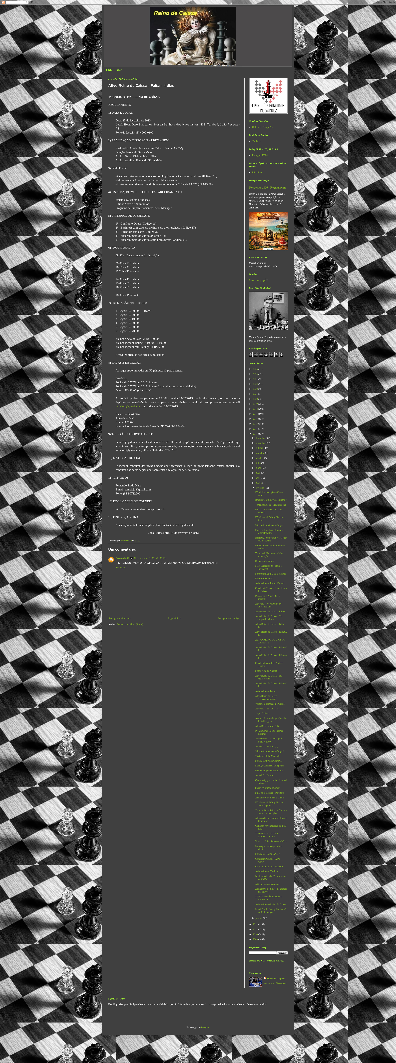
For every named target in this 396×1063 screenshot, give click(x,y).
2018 (255, 408)
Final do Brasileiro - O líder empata (268, 511)
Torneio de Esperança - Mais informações (269, 555)
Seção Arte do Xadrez (266, 670)
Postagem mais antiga (228, 618)
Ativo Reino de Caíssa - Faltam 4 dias (271, 657)
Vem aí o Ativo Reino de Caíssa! (271, 841)
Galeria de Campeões (262, 127)
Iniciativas (257, 172)
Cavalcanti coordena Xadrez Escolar (269, 664)
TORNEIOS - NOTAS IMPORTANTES (266, 835)
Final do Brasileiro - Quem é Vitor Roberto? (269, 531)
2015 (255, 423)
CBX (119, 70)
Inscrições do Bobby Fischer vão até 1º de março (271, 910)
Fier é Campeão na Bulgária (269, 770)
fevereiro (260, 487)
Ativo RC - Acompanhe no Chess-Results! (268, 605)
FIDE (109, 70)
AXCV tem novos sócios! (267, 883)
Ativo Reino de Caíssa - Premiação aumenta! (266, 697)
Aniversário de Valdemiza (267, 871)
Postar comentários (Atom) (130, 624)
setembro (260, 452)
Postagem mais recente (120, 618)
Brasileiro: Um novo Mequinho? (270, 499)
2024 (255, 378)
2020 (255, 398)
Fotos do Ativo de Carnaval (268, 760)
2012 (255, 924)
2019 (255, 403)
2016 (255, 418)
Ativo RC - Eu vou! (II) (266, 746)
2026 (255, 368)
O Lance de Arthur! (265, 560)
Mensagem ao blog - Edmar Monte (268, 847)
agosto (259, 457)
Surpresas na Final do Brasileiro (270, 573)
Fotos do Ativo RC (264, 578)
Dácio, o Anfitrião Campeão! (269, 765)
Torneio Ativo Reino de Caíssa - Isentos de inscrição (271, 811)
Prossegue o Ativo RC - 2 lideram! (267, 597)
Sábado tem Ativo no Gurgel (269, 525)
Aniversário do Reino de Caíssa (270, 904)
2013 (255, 433)
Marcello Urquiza (276, 978)
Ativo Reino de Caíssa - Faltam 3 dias (271, 649)
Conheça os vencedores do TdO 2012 (270, 827)
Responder (121, 567)
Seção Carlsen (262, 713)
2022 (255, 388)
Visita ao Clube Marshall (267, 755)
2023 (255, 383)
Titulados (256, 141)
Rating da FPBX (260, 155)
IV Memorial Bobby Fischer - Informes (269, 732)
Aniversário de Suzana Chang (269, 797)
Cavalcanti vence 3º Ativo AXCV (267, 860)
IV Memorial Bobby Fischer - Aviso (269, 519)
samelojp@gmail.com (128, 406)
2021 (255, 393)
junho (259, 467)
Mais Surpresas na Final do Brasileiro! (268, 567)
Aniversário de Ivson (265, 691)
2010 (255, 934)
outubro (260, 447)
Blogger (205, 1027)
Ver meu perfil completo (275, 983)
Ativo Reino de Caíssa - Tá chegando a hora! (268, 618)
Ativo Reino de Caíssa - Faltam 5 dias (271, 685)
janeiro (259, 918)
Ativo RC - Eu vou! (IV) (267, 708)
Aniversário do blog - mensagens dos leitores (271, 890)
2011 (255, 929)
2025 (255, 374)
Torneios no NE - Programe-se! (270, 504)
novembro (261, 442)
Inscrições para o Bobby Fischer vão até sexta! (271, 539)
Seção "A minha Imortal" (267, 787)
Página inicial (174, 618)
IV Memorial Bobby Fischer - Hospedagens (269, 804)
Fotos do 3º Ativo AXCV (267, 853)
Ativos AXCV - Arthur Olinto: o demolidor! (271, 819)
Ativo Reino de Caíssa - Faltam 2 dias (271, 633)
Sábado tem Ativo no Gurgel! (269, 751)
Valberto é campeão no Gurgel (270, 703)
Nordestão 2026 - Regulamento (267, 187)
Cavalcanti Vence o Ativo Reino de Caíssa (271, 589)
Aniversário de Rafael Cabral (269, 583)
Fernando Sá (122, 558)
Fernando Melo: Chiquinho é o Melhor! (270, 547)
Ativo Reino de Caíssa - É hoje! (270, 611)
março (259, 482)
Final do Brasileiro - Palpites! (269, 792)
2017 (255, 413)
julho (258, 462)
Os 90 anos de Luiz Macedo (269, 866)
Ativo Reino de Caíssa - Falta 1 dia (270, 625)
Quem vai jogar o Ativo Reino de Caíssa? (271, 781)
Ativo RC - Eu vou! (264, 775)
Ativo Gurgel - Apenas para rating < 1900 (268, 740)
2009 (255, 939)
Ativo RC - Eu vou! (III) (267, 726)
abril (258, 477)
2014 (255, 428)
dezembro (261, 437)
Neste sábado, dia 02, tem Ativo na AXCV (270, 877)
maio (258, 472)
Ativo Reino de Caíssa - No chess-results (268, 677)
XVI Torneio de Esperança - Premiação (269, 898)
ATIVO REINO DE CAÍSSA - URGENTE (270, 641)
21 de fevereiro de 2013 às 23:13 (150, 558)
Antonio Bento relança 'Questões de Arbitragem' (271, 719)
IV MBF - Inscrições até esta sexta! (269, 493)
